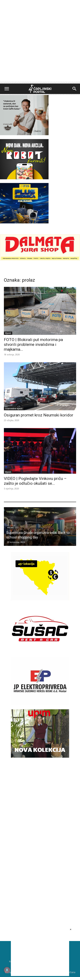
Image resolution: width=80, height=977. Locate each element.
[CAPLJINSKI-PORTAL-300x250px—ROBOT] (24, 178)
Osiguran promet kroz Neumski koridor (38, 415)
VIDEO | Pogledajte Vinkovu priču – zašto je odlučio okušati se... (35, 481)
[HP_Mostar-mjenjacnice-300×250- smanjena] (40, 599)
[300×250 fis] (24, 203)
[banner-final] (40, 756)
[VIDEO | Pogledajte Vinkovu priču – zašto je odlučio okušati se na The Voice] (40, 451)
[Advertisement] (40, 42)
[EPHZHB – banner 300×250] (40, 704)
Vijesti (8, 333)
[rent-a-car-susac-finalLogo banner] (40, 652)
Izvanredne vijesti (14, 408)
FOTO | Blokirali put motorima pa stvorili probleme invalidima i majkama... (33, 344)
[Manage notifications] (7, 970)
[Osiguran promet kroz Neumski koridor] (40, 386)
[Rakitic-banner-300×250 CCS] (24, 134)
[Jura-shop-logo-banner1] (40, 259)
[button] (6, 89)
